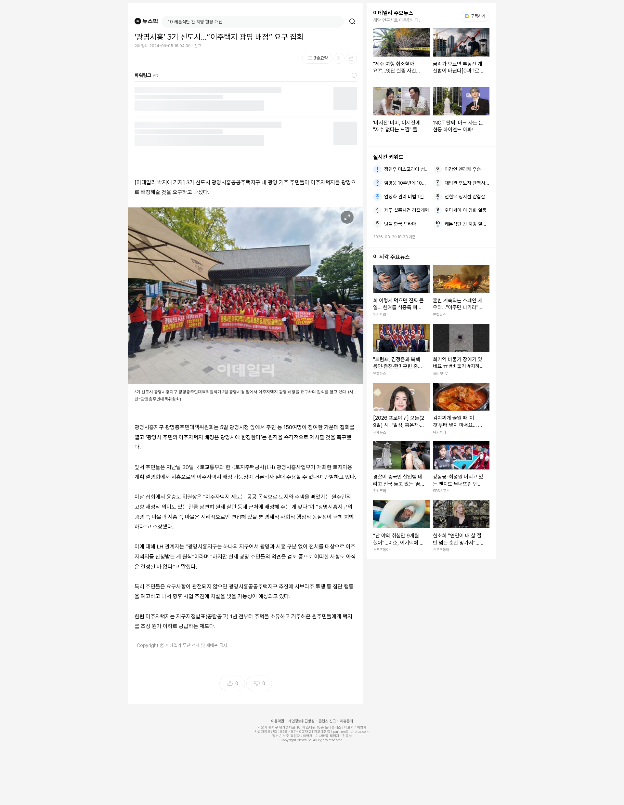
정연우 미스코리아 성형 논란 (406, 169)
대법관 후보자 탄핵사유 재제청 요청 (467, 183)
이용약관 (277, 721)
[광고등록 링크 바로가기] (354, 75)
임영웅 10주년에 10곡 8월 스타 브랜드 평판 (406, 183)
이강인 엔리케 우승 (463, 169)
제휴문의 (346, 721)
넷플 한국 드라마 (400, 224)
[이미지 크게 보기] (347, 217)
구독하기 (475, 16)
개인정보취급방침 (301, 721)
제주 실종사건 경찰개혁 (406, 210)
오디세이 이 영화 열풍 (466, 210)
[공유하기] (351, 58)
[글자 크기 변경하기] (338, 58)
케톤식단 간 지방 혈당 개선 (467, 224)
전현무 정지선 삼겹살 (465, 197)
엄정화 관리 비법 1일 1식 (406, 197)
